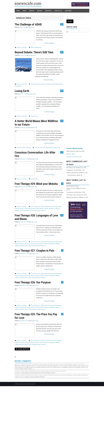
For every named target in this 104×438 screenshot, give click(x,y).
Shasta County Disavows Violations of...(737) (77, 197)
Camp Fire (37, 147)
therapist (34, 210)
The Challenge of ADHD (28, 24)
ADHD (32, 47)
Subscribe (68, 11)
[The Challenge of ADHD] (24, 36)
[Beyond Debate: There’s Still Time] (24, 65)
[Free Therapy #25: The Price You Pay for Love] (24, 381)
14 (62, 121)
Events (23, 147)
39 (62, 52)
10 (62, 24)
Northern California (44, 208)
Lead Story (24, 47)
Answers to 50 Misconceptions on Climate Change (43, 84)
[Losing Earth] (24, 103)
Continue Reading (49, 43)
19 (62, 152)
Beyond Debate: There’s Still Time (34, 52)
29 (31, 206)
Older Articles (23, 349)
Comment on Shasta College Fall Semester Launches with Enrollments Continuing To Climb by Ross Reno (40, 371)
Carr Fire (42, 147)
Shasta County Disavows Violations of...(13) (76, 172)
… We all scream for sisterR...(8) (74, 175)
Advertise (48, 11)
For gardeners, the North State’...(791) (75, 192)
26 (31, 305)
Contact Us (58, 11)
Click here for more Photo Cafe (73, 156)
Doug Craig (54, 206)
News (24, 11)
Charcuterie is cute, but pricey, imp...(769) (76, 194)
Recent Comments (23, 361)
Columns (19, 47)
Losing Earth (22, 91)
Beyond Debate (59, 84)
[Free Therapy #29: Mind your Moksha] (24, 196)
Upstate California (41, 210)
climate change (49, 147)
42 (62, 91)
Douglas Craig (30, 27)
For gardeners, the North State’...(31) (75, 170)
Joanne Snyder (71, 154)
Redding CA (52, 208)
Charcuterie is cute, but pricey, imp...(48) (76, 167)
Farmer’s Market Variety (74, 148)
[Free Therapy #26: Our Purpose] (24, 295)
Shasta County (27, 210)
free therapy (21, 208)
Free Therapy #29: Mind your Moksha (36, 183)
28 (31, 241)
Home (18, 11)
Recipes (39, 11)
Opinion (31, 11)
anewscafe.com (36, 206)
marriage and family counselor (31, 208)
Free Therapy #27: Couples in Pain (34, 250)
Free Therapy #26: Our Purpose (33, 282)
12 (62, 215)
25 (31, 340)
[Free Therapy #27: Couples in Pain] (24, 263)
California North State (46, 206)
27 (31, 273)
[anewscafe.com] (28, 4)
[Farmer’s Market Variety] (77, 88)
